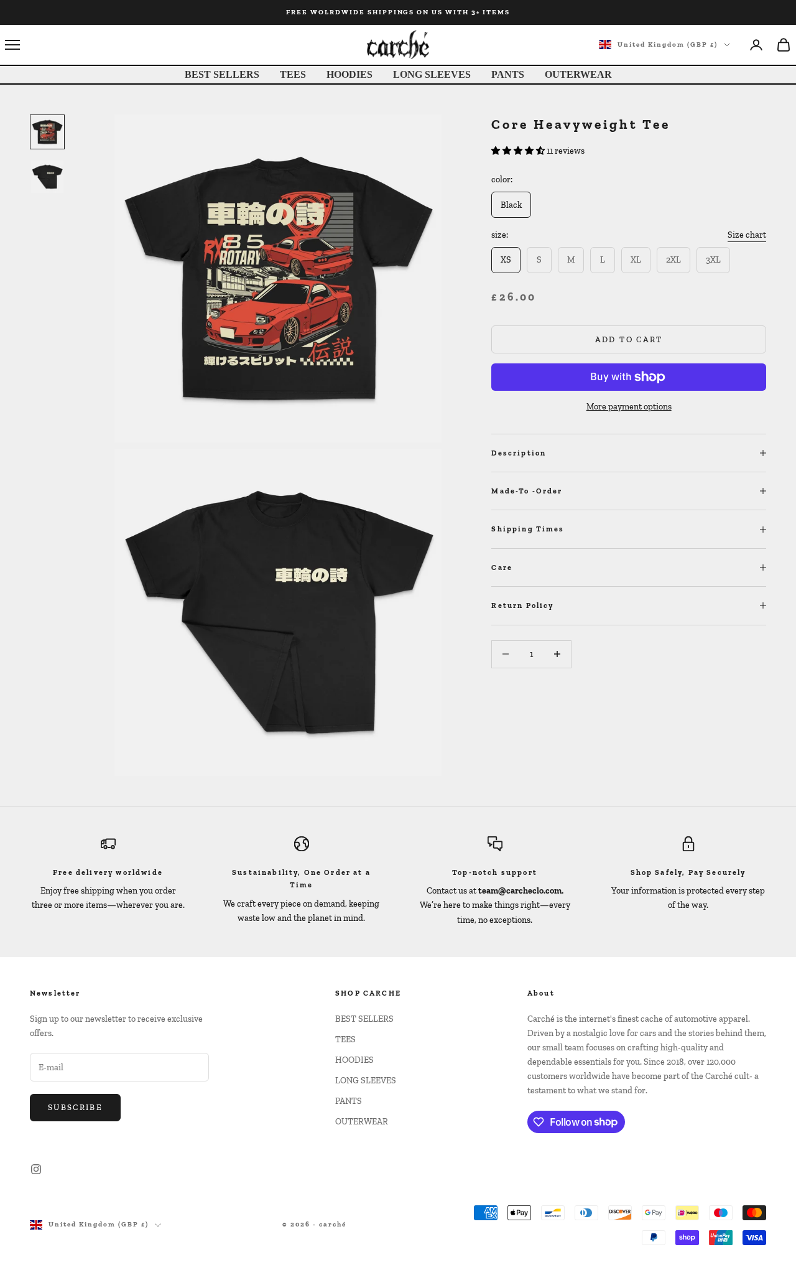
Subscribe (75, 1107)
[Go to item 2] (47, 176)
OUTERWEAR (578, 74)
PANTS (507, 74)
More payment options (629, 406)
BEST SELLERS (222, 74)
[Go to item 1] (47, 131)
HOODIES (349, 74)
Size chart (747, 235)
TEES (293, 74)
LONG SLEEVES (432, 74)
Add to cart (629, 339)
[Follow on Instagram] (36, 1169)
